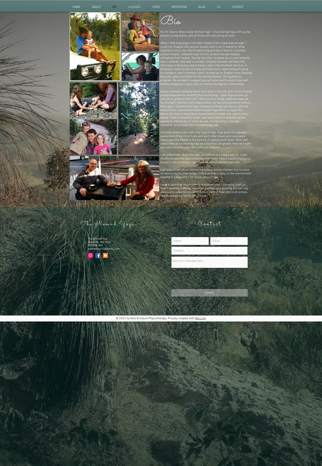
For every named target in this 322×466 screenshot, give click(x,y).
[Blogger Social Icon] (105, 255)
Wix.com (200, 318)
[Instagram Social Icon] (90, 255)
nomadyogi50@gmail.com (103, 249)
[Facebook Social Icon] (97, 255)
